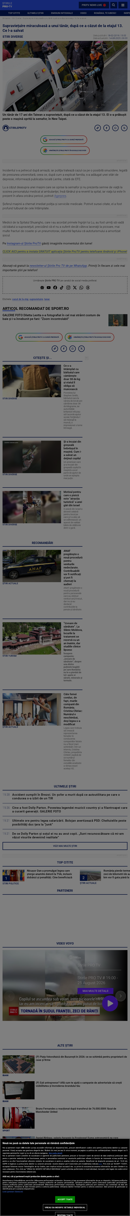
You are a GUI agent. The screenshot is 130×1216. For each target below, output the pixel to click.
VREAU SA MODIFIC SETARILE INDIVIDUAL (65, 1207)
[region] (65, 1177)
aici (100, 1164)
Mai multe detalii (55, 1153)
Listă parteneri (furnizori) (13, 1192)
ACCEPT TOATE (65, 1199)
